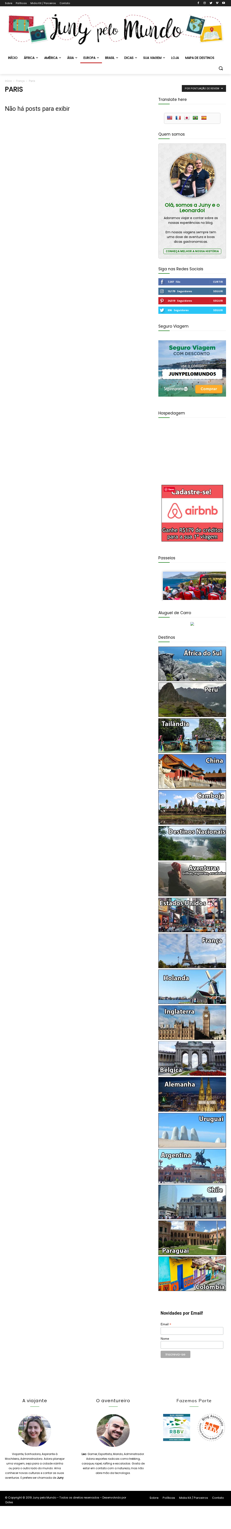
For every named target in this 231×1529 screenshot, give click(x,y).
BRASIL (110, 58)
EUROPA (89, 58)
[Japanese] (186, 118)
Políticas (21, 3)
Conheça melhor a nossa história (192, 251)
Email (166, 1324)
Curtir (218, 281)
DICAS (129, 58)
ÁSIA (70, 58)
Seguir (218, 291)
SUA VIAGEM (152, 58)
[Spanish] (204, 118)
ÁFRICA (29, 58)
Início (8, 81)
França (20, 81)
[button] (220, 68)
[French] (178, 118)
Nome (165, 1338)
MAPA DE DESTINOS (199, 58)
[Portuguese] (195, 118)
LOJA (175, 58)
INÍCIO (13, 58)
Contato (65, 3)
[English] (169, 118)
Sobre (8, 3)
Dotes (9, 1502)
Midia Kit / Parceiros (43, 3)
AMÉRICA (51, 58)
